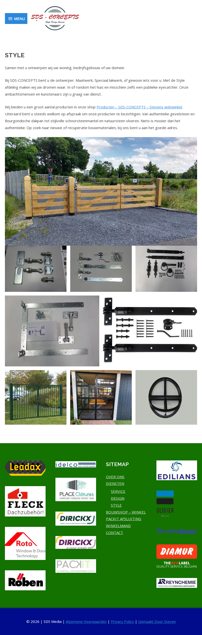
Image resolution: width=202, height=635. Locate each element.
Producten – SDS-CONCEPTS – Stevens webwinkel (139, 106)
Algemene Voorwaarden (86, 621)
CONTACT (114, 532)
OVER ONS (115, 476)
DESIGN (117, 498)
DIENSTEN (115, 483)
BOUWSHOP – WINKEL (126, 512)
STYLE (116, 505)
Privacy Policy (122, 621)
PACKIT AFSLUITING (123, 518)
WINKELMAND (118, 525)
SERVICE (118, 491)
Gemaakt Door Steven (157, 621)
